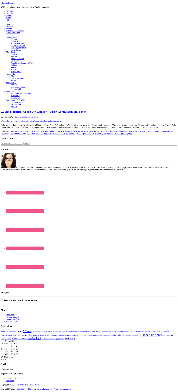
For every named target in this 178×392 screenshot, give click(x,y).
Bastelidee (74, 331)
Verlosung (70, 338)
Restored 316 (37, 385)
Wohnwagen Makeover (85, 134)
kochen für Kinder (93, 335)
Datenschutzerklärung (14, 378)
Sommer (90, 131)
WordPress (58, 389)
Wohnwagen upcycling (123, 134)
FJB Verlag (159, 331)
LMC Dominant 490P (18, 134)
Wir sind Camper (42, 134)
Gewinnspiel (22, 335)
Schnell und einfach (19, 339)
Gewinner (166, 331)
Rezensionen (151, 335)
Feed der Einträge (12, 317)
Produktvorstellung (132, 335)
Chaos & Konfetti (8, 3)
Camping (150, 131)
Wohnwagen (70, 134)
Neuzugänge (109, 335)
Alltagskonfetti (23, 131)
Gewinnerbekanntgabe (8, 335)
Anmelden (10, 315)
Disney (123, 331)
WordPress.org (11, 321)
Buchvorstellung (106, 331)
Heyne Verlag (44, 335)
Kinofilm (75, 335)
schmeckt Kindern (6, 339)
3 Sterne (10, 331)
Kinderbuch (67, 335)
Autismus (51, 331)
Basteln (79, 331)
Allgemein (13, 131)
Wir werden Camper (57, 134)
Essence (146, 331)
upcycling (31, 134)
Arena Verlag (36, 331)
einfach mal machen (162, 131)
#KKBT (3, 331)
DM (131, 331)
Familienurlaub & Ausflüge (59, 131)
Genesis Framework (44, 389)
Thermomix (45, 339)
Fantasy (152, 331)
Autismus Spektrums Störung (62, 331)
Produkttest (119, 335)
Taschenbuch (34, 338)
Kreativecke (75, 131)
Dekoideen (43, 131)
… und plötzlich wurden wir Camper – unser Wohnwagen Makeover (43, 111)
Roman (170, 335)
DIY (127, 331)
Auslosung (43, 331)
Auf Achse (34, 131)
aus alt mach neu (139, 131)
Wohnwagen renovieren (104, 134)
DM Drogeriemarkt (138, 331)
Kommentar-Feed (12, 319)
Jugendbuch (53, 335)
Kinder (61, 335)
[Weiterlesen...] (154, 127)
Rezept (163, 335)
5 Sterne (27, 331)
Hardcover (33, 335)
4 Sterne (18, 331)
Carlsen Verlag (116, 331)
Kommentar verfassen (29, 117)
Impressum (10, 381)
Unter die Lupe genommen (56, 339)
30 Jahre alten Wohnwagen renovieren (117, 131)
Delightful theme (23, 385)
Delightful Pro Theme (25, 389)
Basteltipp (85, 331)
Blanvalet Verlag (94, 331)
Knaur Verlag (82, 335)
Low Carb (102, 335)
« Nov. (3, 359)
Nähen (83, 131)
